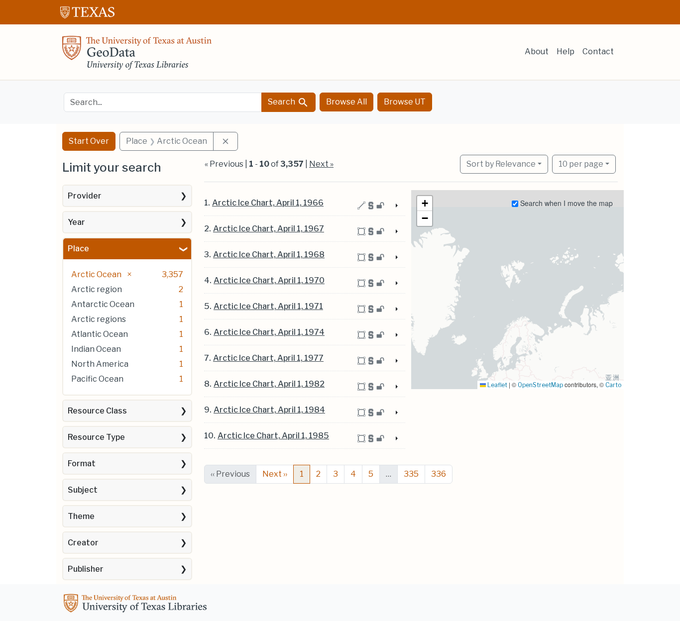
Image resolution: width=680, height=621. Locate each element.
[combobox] (162, 102)
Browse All (346, 101)
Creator (83, 542)
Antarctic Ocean (102, 304)
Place (78, 248)
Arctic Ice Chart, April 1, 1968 (269, 254)
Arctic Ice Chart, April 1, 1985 (273, 435)
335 (411, 474)
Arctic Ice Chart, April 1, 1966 (268, 202)
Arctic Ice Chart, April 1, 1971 (268, 306)
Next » (321, 164)
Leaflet (496, 385)
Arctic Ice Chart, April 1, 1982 (269, 384)
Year (76, 222)
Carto (613, 385)
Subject (83, 490)
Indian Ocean (96, 349)
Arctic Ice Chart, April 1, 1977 (268, 358)
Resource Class (97, 410)
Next (274, 474)
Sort (501, 164)
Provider (85, 196)
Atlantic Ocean (99, 334)
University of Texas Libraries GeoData (137, 56)
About (537, 51)
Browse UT (405, 101)
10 (581, 164)
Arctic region (96, 289)
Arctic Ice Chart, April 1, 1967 (268, 228)
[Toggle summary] (395, 206)
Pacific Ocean (97, 379)
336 (438, 474)
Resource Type (96, 437)
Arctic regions (98, 319)
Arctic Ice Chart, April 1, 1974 (269, 332)
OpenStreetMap (540, 385)
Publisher (86, 569)
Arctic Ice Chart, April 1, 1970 (269, 280)
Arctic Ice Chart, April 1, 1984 (269, 409)
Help (565, 51)
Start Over (89, 141)
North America (99, 364)
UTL (137, 604)
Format (82, 463)
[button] (424, 203)
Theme (81, 516)
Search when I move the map (565, 203)
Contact (598, 51)
